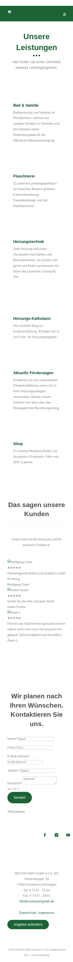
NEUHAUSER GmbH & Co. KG (32, 949)
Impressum (46, 912)
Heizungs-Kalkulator (32, 318)
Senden (20, 797)
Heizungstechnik (28, 241)
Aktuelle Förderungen (33, 373)
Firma (11, 747)
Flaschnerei (24, 176)
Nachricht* (14, 783)
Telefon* (13, 770)
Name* (12, 738)
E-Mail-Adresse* (18, 756)
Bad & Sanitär (26, 105)
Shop (18, 444)
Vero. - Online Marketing (36, 955)
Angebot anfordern (28, 924)
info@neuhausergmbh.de (36, 901)
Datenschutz (27, 912)
